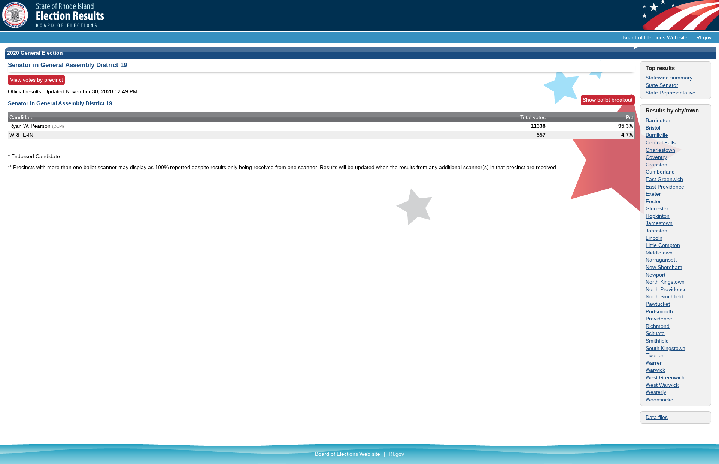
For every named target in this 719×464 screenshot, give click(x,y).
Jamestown (659, 223)
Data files (657, 417)
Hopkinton (658, 216)
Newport (655, 275)
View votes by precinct (36, 80)
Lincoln (654, 238)
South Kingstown (665, 348)
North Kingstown (665, 282)
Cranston (656, 165)
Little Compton (663, 245)
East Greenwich (664, 179)
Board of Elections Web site (655, 37)
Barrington (658, 120)
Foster (653, 201)
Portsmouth (659, 311)
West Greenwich (665, 377)
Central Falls (661, 142)
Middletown (659, 253)
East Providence (665, 187)
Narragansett (661, 260)
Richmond (658, 326)
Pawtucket (658, 304)
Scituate (655, 333)
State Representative (670, 93)
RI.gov (704, 37)
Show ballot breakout (607, 100)
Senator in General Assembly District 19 (60, 103)
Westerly (656, 392)
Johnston (656, 230)
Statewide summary (669, 78)
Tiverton (655, 355)
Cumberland (660, 172)
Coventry (656, 157)
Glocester (657, 208)
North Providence (666, 289)
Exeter (653, 194)
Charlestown (660, 150)
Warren (654, 363)
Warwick (655, 370)
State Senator (662, 85)
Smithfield (657, 341)
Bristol (653, 128)
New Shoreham (664, 267)
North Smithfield (664, 296)
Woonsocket (660, 400)
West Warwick (662, 385)
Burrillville (657, 135)
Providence (659, 319)
